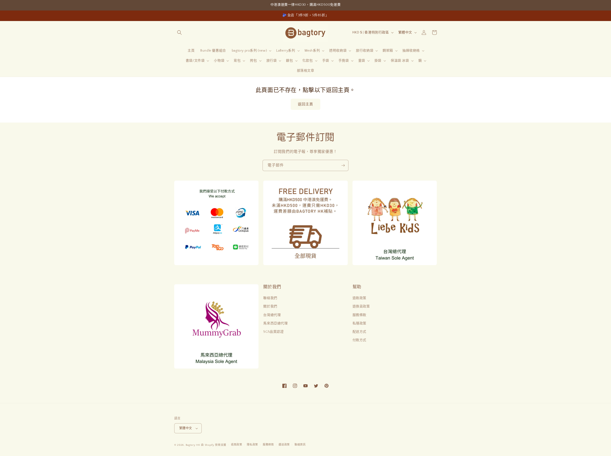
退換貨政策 (361, 306)
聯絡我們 (270, 298)
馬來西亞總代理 (275, 323)
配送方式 (359, 332)
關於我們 (270, 306)
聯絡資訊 (300, 444)
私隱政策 (359, 323)
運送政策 (284, 444)
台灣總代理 (272, 315)
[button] (179, 32)
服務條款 (359, 315)
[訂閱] (343, 165)
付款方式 (359, 340)
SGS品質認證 (273, 332)
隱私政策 (252, 444)
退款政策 (359, 298)
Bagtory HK (193, 445)
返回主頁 (305, 104)
